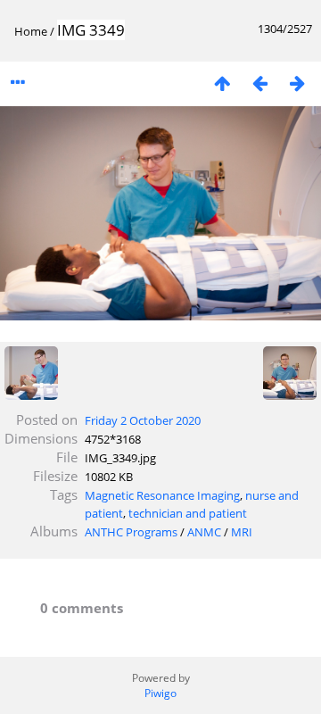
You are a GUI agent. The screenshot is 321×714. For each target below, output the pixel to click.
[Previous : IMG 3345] (259, 83)
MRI (241, 532)
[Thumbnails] (222, 83)
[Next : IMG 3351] (297, 83)
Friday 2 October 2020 (143, 420)
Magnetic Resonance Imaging (162, 495)
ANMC (204, 532)
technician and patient (187, 513)
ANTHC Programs (131, 532)
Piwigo (160, 693)
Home (30, 31)
